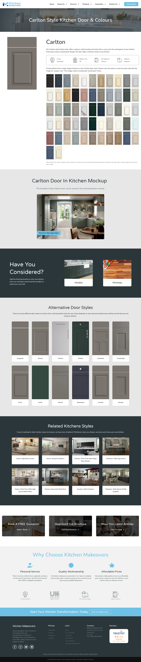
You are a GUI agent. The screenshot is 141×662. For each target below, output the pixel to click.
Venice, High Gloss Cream (25, 459)
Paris (20, 402)
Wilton (80, 358)
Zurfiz (40, 402)
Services (73, 4)
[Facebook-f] (15, 647)
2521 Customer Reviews (119, 641)
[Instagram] (20, 647)
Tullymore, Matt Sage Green (116, 459)
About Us (61, 4)
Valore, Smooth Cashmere (55, 459)
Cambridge (121, 358)
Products (85, 4)
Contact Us (113, 4)
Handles (79, 282)
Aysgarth (20, 358)
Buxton (120, 402)
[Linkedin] (32, 647)
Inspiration (99, 4)
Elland (60, 402)
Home (52, 4)
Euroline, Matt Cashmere (85, 489)
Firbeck (60, 358)
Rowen (40, 358)
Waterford (80, 402)
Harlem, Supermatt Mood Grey (55, 489)
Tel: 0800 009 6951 (94, 636)
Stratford (100, 358)
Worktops (117, 282)
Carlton (100, 402)
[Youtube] (26, 647)
